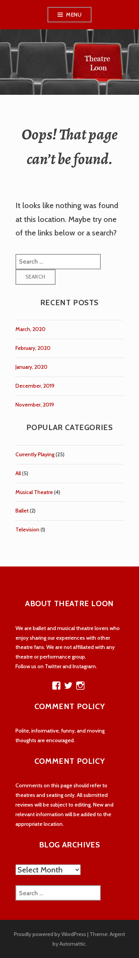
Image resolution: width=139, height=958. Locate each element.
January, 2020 (31, 366)
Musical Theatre (34, 492)
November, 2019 (34, 404)
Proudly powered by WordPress (50, 934)
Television (27, 529)
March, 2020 (30, 329)
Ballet (22, 510)
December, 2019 (34, 385)
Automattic (72, 943)
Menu (73, 14)
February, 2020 (33, 348)
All (18, 473)
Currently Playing (34, 454)
